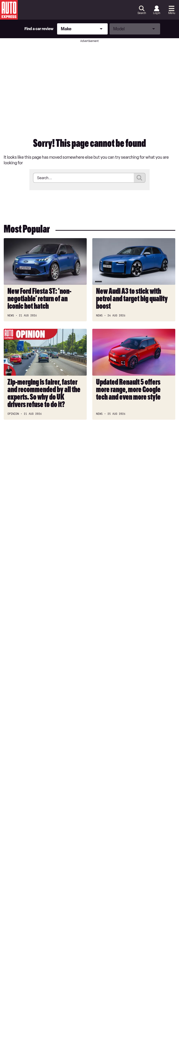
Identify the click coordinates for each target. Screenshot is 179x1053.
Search (142, 13)
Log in (156, 13)
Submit (139, 178)
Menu (171, 13)
